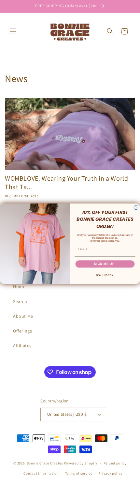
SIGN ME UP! (105, 263)
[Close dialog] (136, 207)
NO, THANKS (104, 274)
